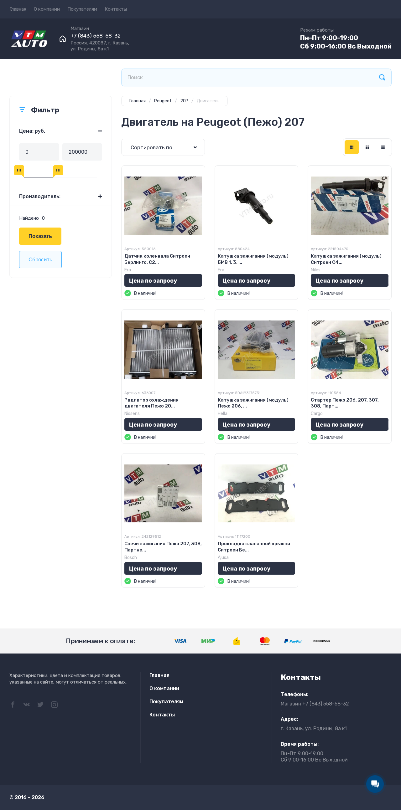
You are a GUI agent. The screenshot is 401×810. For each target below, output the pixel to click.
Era (127, 270)
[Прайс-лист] (383, 147)
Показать (40, 236)
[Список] (367, 147)
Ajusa (223, 557)
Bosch (130, 557)
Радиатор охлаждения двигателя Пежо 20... (151, 403)
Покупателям (82, 9)
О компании (47, 9)
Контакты (116, 9)
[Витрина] (352, 147)
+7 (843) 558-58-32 (95, 36)
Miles (315, 270)
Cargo (317, 413)
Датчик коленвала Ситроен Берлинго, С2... (157, 259)
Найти (382, 77)
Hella (222, 413)
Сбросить (40, 259)
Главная (17, 9)
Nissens (132, 413)
